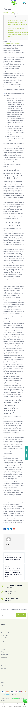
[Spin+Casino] (8, 529)
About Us (3, 668)
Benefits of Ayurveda (9, 12)
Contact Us (4, 666)
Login (2, 685)
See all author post (10, 546)
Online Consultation (27, 453)
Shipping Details (5, 651)
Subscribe (3, 680)
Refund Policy (4, 635)
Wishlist (3, 682)
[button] (23, 3)
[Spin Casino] (5, 529)
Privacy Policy (4, 637)
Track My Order (5, 654)
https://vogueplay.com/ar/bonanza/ (13, 43)
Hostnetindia (15, 698)
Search (3, 649)
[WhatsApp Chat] (25, 701)
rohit (17, 14)
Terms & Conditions (6, 632)
